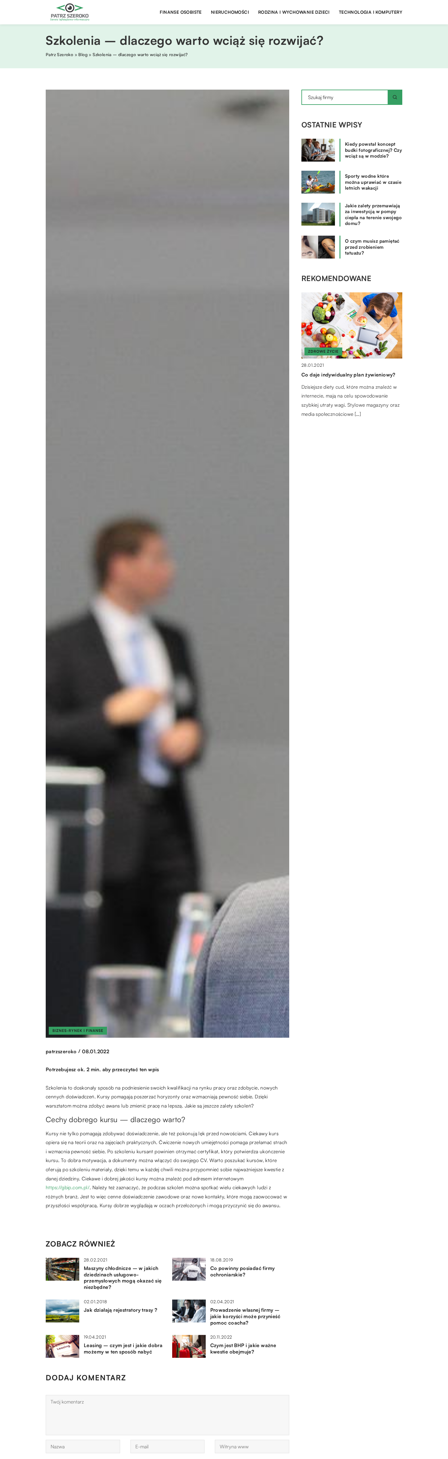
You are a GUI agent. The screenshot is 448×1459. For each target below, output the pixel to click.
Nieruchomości (230, 12)
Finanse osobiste (180, 12)
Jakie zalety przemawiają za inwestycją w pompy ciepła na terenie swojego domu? (373, 215)
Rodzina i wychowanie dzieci (294, 12)
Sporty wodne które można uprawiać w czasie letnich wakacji (373, 182)
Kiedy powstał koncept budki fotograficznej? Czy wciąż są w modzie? (373, 150)
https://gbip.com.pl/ (68, 1187)
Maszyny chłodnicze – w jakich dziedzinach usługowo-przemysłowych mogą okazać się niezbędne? (123, 1277)
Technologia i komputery (370, 12)
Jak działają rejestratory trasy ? (120, 1310)
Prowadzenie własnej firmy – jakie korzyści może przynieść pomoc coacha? (245, 1316)
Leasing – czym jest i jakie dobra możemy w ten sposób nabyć (123, 1348)
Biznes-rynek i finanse (77, 1030)
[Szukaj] (395, 97)
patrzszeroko (61, 1051)
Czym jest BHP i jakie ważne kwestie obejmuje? (243, 1348)
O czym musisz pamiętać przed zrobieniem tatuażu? (372, 247)
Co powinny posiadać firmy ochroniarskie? (242, 1271)
